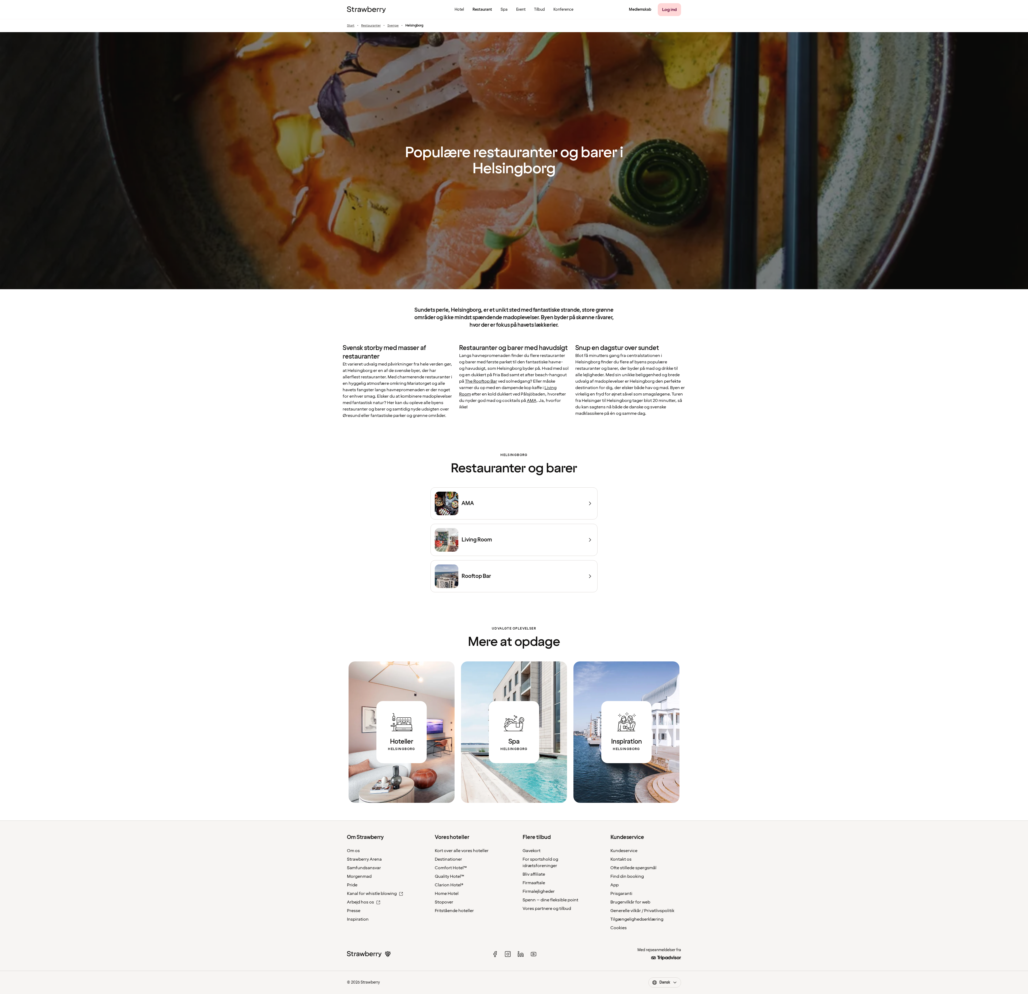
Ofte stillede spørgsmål (633, 868)
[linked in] (520, 954)
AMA (531, 401)
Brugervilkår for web (630, 902)
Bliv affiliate (534, 874)
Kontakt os (621, 859)
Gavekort (532, 851)
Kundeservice (623, 851)
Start (350, 26)
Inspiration (358, 919)
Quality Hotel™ (449, 876)
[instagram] (508, 954)
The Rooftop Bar (481, 381)
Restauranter (371, 26)
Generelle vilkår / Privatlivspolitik (642, 911)
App (614, 885)
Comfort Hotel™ (451, 868)
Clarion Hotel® (449, 885)
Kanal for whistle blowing (372, 894)
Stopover (444, 902)
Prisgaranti (621, 894)
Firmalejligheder (539, 891)
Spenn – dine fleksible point (550, 900)
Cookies (618, 928)
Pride (352, 885)
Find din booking (627, 876)
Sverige (393, 26)
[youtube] (533, 954)
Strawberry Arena (364, 859)
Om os (353, 851)
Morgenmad (359, 876)
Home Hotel (447, 894)
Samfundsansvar (364, 868)
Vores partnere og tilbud (547, 909)
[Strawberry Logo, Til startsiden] (366, 9)
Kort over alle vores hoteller (462, 851)
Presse (353, 911)
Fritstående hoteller (454, 911)
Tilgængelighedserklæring (636, 919)
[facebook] (495, 954)
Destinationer (448, 859)
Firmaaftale (534, 883)
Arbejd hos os (360, 902)
